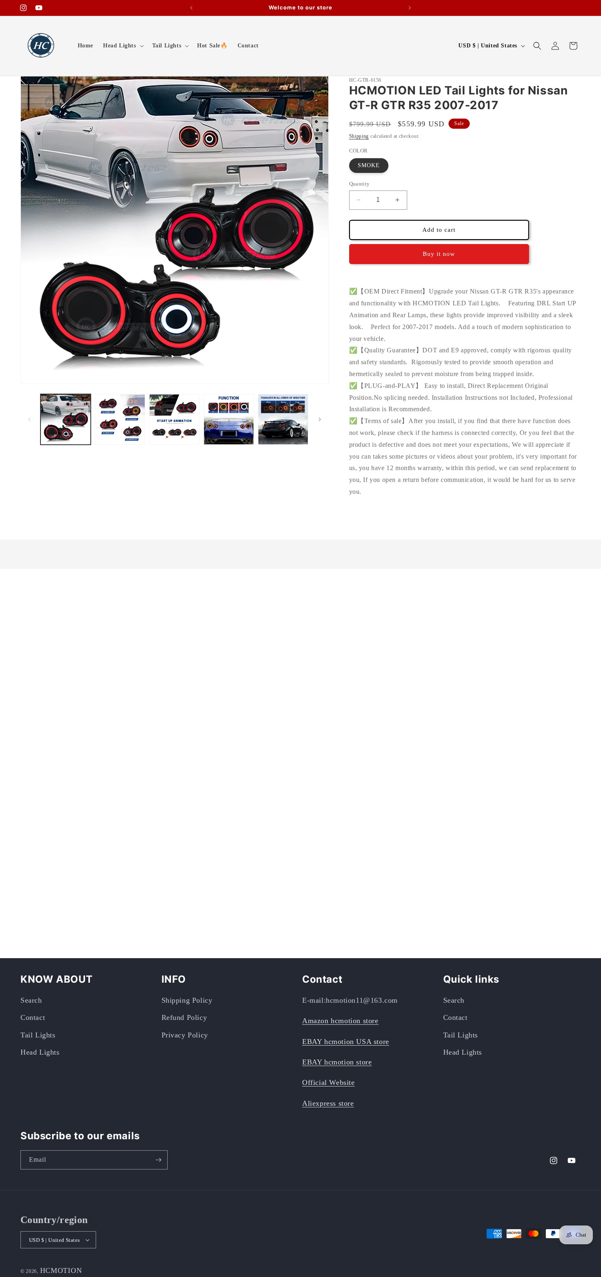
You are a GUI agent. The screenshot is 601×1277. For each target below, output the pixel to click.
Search (31, 1000)
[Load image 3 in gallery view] (174, 419)
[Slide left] (29, 419)
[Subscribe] (158, 1159)
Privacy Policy (184, 1035)
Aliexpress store (328, 1103)
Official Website (328, 1082)
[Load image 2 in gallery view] (120, 419)
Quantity (359, 184)
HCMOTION (61, 1270)
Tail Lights (38, 1035)
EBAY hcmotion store (337, 1062)
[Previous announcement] (191, 8)
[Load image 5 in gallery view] (283, 419)
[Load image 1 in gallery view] (65, 419)
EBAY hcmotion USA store (345, 1041)
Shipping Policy (187, 1000)
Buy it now (439, 254)
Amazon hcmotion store (340, 1021)
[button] (122, 45)
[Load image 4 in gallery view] (229, 419)
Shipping (359, 136)
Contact (32, 1017)
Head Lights (40, 1052)
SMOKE (369, 165)
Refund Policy (184, 1017)
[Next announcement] (410, 8)
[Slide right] (320, 419)
